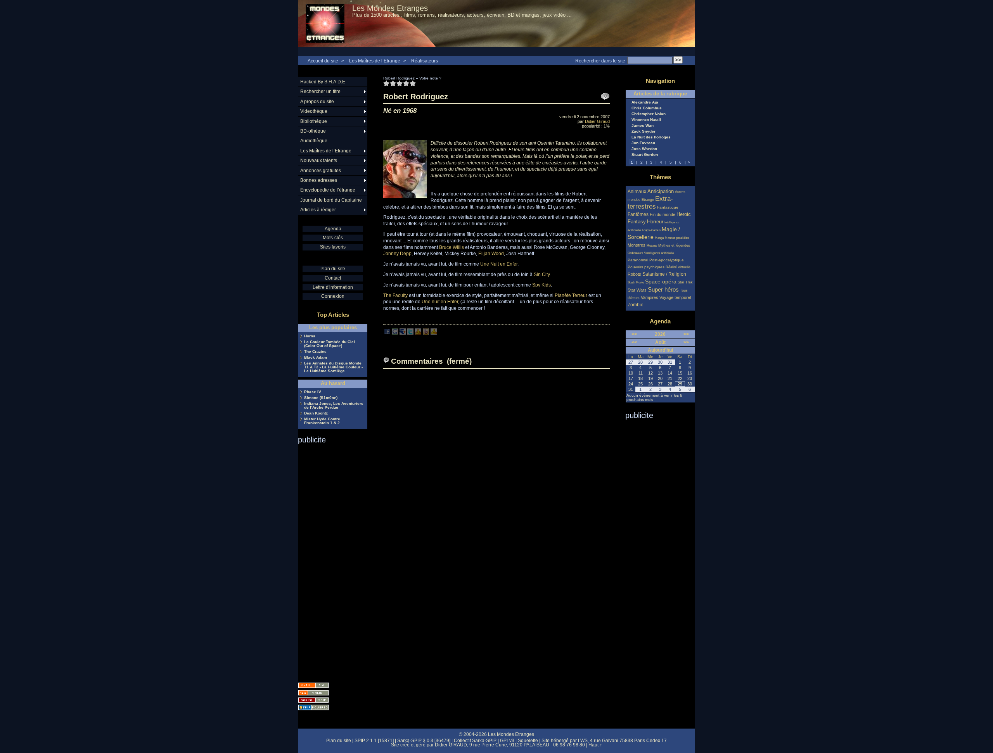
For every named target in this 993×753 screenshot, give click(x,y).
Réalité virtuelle (678, 267)
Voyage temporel (675, 297)
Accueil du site (323, 61)
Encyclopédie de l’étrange (327, 190)
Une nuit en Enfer (440, 301)
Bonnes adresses (318, 180)
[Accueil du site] (325, 23)
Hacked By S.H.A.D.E (322, 82)
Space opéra (660, 281)
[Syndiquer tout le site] (313, 693)
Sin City (542, 274)
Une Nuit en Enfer (498, 264)
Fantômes (638, 214)
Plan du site (332, 268)
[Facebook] (387, 333)
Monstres (636, 245)
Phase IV (312, 392)
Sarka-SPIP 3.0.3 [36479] (423, 740)
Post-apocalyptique (666, 260)
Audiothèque (313, 140)
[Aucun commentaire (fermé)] (605, 96)
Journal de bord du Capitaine (331, 200)
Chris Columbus (646, 108)
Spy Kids (541, 285)
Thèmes (660, 177)
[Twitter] (410, 333)
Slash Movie (636, 282)
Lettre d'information (333, 287)
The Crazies (315, 352)
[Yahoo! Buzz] (426, 333)
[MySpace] (403, 333)
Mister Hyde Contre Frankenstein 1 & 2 (322, 421)
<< (634, 334)
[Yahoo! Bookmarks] (418, 333)
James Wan (642, 126)
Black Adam (315, 357)
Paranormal (638, 260)
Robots (634, 274)
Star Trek (685, 282)
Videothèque (313, 111)
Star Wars (637, 290)
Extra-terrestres (650, 202)
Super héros (663, 289)
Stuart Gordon (644, 155)
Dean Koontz (316, 413)
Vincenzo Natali (646, 120)
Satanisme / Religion (664, 273)
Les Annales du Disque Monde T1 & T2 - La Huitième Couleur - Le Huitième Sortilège (333, 367)
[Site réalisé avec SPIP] (313, 707)
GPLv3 (507, 740)
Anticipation (660, 191)
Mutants (652, 245)
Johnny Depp (397, 253)
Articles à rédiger (318, 209)
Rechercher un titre (320, 91)
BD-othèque (313, 131)
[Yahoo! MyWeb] (434, 333)
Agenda (333, 228)
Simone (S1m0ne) (320, 398)
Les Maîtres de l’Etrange (374, 61)
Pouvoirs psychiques (646, 267)
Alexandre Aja (644, 102)
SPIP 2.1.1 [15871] (374, 740)
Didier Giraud (597, 121)
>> (686, 334)
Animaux (637, 191)
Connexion (332, 296)
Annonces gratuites (320, 170)
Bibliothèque (313, 121)
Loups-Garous (651, 230)
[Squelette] (313, 700)
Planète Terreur (571, 295)
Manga (659, 238)
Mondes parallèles (677, 238)
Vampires (649, 297)
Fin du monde (662, 214)
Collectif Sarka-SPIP (475, 740)
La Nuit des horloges (651, 137)
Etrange (648, 200)
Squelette (528, 740)
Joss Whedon (644, 149)
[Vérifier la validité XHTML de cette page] (313, 685)
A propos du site (317, 101)
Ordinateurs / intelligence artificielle (651, 253)
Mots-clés (333, 237)
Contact (333, 278)
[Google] (395, 333)
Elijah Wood (491, 253)
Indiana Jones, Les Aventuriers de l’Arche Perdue (333, 405)
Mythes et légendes (674, 245)
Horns (309, 336)
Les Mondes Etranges (390, 8)
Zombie (636, 304)
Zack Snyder (643, 131)
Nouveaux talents (318, 160)
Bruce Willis (451, 247)
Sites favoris (333, 247)
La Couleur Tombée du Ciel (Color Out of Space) (329, 344)
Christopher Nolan (648, 114)
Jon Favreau (643, 143)
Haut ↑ (595, 745)
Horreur (655, 222)
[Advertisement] (329, 560)
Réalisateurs (424, 61)
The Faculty (395, 295)
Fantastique (667, 207)
